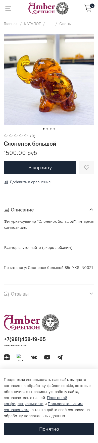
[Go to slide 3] (51, 129)
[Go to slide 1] (43, 129)
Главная (11, 23)
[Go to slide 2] (47, 129)
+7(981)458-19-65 (25, 339)
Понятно (49, 429)
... (50, 23)
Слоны (65, 23)
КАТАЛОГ (32, 23)
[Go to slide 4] (54, 129)
